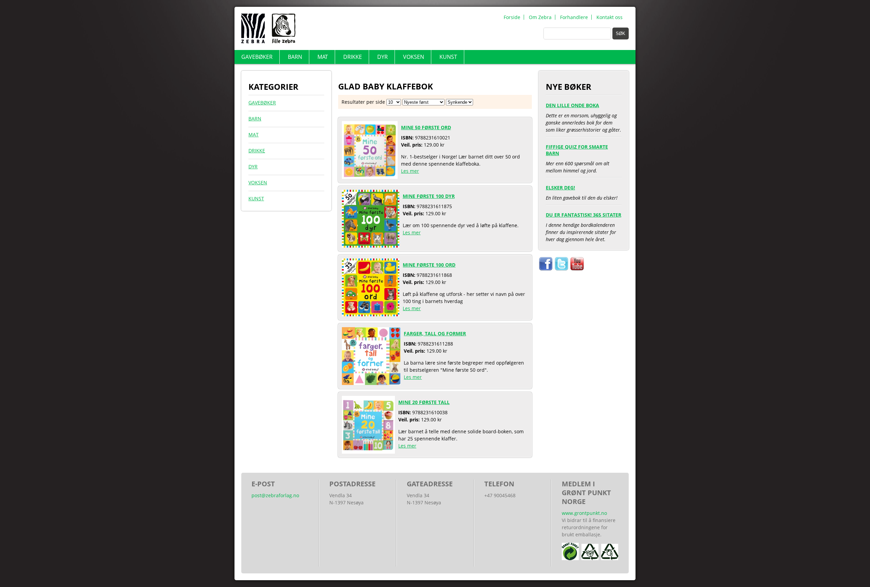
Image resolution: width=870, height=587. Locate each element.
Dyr (382, 57)
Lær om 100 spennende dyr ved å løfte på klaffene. (461, 214)
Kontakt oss (609, 17)
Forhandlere (574, 17)
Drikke (352, 57)
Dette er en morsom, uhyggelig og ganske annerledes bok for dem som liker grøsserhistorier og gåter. (583, 117)
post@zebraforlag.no (275, 495)
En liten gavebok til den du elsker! (581, 192)
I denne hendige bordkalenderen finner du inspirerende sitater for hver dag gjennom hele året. (583, 227)
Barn (295, 57)
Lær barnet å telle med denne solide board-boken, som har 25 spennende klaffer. (461, 424)
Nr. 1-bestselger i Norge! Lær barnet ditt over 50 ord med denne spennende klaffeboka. (460, 149)
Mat (322, 57)
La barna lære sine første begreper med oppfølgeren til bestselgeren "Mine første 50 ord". (464, 355)
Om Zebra (540, 17)
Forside (512, 17)
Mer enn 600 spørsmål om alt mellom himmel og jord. (577, 158)
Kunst (448, 57)
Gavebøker (257, 57)
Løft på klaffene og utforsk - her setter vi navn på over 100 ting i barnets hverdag (464, 287)
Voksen (413, 57)
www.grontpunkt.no (584, 513)
